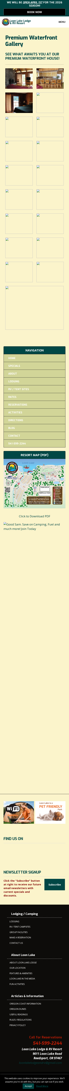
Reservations (17, 404)
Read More (42, 1086)
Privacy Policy (18, 1025)
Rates (12, 397)
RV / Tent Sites (18, 389)
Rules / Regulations (20, 1019)
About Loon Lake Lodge (23, 962)
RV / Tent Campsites (20, 926)
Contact (14, 436)
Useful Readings (19, 1014)
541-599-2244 (17, 443)
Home (12, 358)
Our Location (17, 967)
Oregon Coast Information (25, 1003)
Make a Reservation (20, 937)
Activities (15, 412)
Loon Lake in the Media (22, 978)
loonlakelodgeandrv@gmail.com (40, 1063)
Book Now (34, 12)
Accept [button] (28, 1086)
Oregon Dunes (18, 1009)
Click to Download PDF (34, 516)
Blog (11, 428)
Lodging (13, 381)
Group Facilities (18, 932)
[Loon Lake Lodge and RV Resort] (16, 22)
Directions (15, 420)
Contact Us (16, 942)
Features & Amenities (21, 973)
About (12, 373)
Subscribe (54, 884)
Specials (14, 366)
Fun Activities (17, 984)
